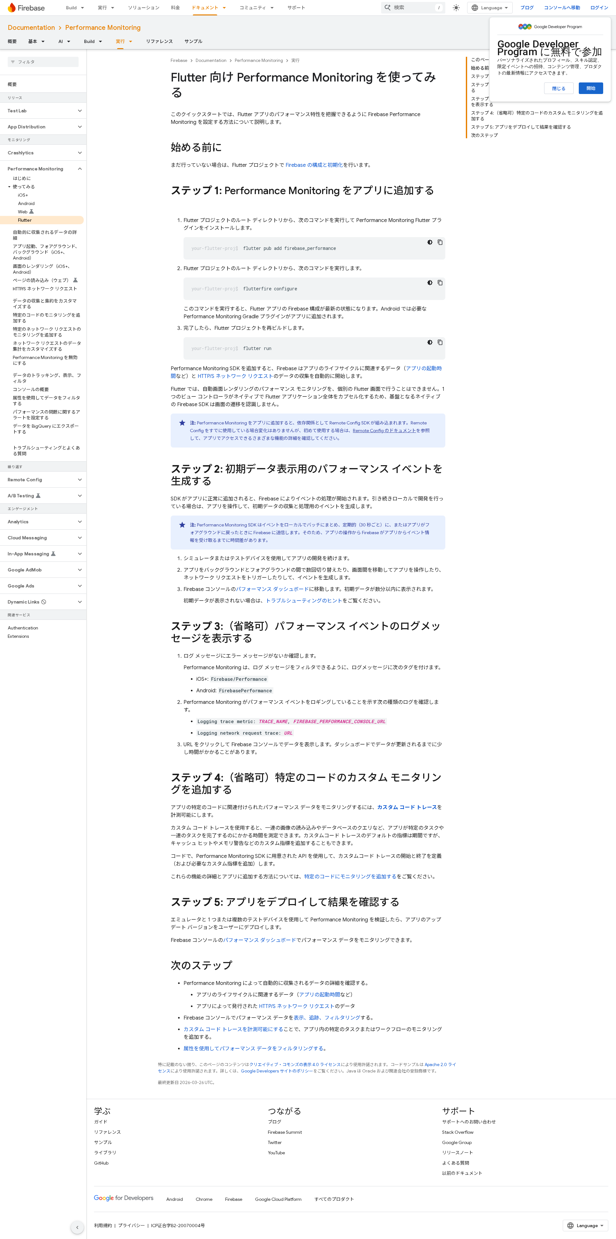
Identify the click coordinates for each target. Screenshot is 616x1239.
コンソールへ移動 (562, 8)
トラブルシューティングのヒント (304, 601)
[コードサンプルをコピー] (440, 242)
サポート (296, 8)
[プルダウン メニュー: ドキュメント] (226, 7)
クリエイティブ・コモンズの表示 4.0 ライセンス (295, 1064)
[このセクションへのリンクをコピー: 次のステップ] (238, 966)
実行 (102, 8)
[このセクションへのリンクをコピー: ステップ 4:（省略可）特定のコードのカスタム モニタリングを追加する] (238, 791)
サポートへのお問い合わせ (469, 1122)
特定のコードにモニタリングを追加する (350, 877)
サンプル (193, 41)
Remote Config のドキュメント (384, 430)
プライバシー (131, 1225)
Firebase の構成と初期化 (314, 165)
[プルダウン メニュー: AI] (70, 41)
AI (60, 41)
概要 (12, 41)
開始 (590, 88)
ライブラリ (105, 1153)
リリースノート (457, 1153)
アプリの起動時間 (319, 995)
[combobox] (413, 7)
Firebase (179, 60)
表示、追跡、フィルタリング (327, 1018)
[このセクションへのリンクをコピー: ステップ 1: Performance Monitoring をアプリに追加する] (177, 204)
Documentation (31, 28)
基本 (32, 41)
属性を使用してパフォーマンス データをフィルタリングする (253, 1049)
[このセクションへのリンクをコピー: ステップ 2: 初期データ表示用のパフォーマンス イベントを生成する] (218, 482)
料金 (175, 8)
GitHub (101, 1163)
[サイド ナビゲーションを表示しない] (77, 1227)
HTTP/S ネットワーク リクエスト (235, 376)
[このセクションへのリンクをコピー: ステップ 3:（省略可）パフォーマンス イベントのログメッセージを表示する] (258, 639)
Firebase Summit (285, 1132)
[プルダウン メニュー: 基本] (45, 41)
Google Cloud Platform (278, 1199)
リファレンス (159, 41)
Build (71, 8)
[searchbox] (43, 62)
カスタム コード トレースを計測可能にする (233, 1029)
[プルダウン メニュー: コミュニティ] (274, 7)
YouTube (276, 1153)
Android (174, 1199)
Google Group (457, 1142)
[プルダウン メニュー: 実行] (114, 7)
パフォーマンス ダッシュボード (272, 589)
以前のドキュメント (462, 1173)
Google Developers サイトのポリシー (277, 1071)
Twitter (275, 1142)
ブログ (527, 8)
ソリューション (143, 8)
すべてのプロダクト (334, 1199)
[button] (38, 111)
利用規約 (103, 1225)
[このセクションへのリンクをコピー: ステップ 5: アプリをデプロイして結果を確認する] (406, 903)
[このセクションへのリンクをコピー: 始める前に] (228, 148)
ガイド (100, 1122)
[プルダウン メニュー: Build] (84, 7)
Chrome (204, 1199)
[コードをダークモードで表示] (430, 242)
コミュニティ (253, 8)
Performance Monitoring (103, 28)
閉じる (559, 88)
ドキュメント (205, 8)
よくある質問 (455, 1163)
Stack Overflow (458, 1132)
